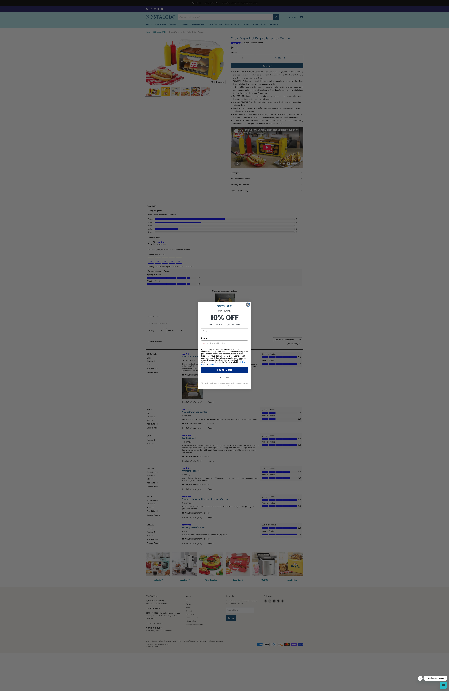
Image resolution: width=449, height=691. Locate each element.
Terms (211, 364)
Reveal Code (224, 369)
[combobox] (205, 343)
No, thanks (224, 377)
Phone (204, 338)
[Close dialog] (248, 305)
